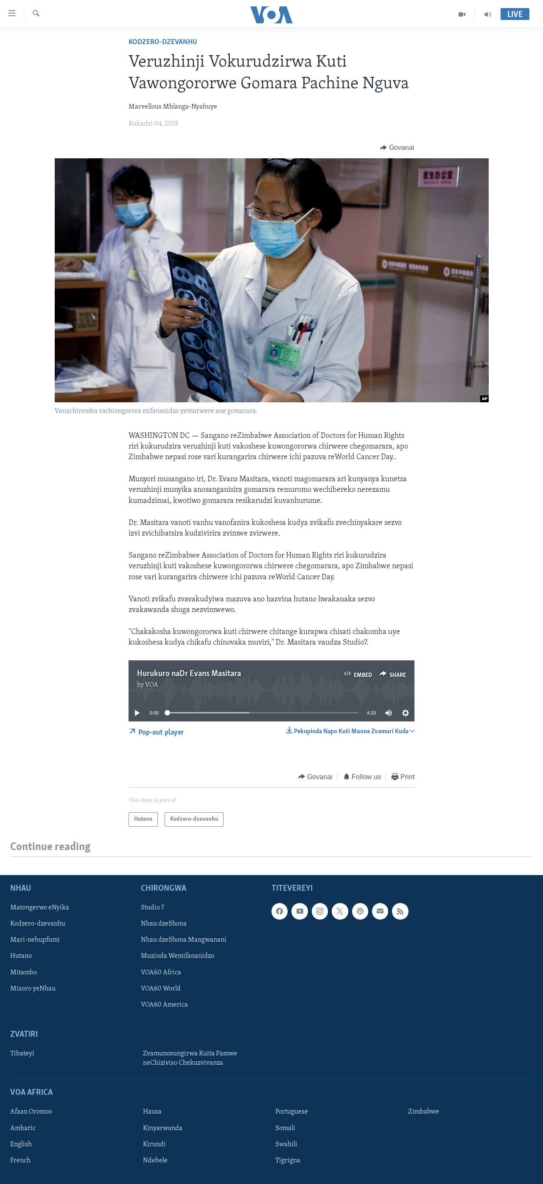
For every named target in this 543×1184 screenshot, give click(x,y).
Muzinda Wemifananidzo (177, 956)
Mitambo (23, 972)
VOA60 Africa (161, 972)
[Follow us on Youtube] (299, 911)
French (20, 1160)
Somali (285, 1128)
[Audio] (488, 14)
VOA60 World (161, 988)
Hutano (21, 956)
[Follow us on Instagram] (320, 911)
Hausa (152, 1112)
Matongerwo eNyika (39, 907)
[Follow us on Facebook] (280, 911)
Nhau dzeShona (164, 923)
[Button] (397, 147)
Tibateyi (22, 1053)
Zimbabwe (423, 1112)
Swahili (286, 1144)
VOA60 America (164, 1005)
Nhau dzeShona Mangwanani (184, 940)
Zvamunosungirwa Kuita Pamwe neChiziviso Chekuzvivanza (190, 1058)
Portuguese (291, 1112)
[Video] (462, 14)
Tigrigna (287, 1160)
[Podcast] (360, 911)
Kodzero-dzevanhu (163, 42)
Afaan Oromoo (31, 1112)
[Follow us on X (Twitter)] (340, 911)
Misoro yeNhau (33, 988)
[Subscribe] (380, 911)
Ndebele (155, 1160)
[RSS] (400, 911)
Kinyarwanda (162, 1128)
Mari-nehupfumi (35, 940)
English (21, 1144)
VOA (151, 685)
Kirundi (154, 1144)
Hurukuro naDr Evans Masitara (189, 674)
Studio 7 (152, 907)
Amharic (23, 1128)
